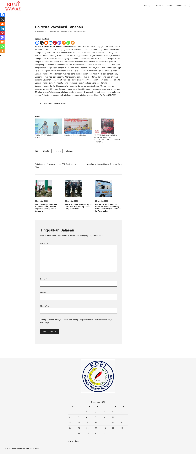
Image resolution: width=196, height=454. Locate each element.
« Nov (70, 441)
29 (87, 433)
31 (104, 433)
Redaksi (159, 5)
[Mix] (64, 43)
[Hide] (1, 55)
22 (87, 428)
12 (121, 417)
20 (70, 428)
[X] (42, 43)
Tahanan (57, 151)
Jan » (77, 441)
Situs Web (44, 306)
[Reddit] (46, 43)
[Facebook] (37, 43)
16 (96, 423)
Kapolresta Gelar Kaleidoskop (75, 135)
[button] (131, 26)
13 (70, 423)
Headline (64, 31)
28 (79, 433)
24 (104, 428)
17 (104, 423)
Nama (43, 279)
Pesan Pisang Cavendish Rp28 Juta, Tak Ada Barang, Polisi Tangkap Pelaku (78, 206)
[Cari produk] (190, 5)
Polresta (45, 151)
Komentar (45, 243)
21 (79, 428)
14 (79, 423)
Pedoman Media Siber (176, 5)
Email (43, 292)
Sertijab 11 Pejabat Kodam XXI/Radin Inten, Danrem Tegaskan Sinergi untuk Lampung (46, 207)
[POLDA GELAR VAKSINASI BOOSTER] (48, 126)
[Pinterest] (55, 43)
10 (104, 417)
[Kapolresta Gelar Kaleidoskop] (78, 126)
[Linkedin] (51, 43)
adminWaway (55, 31)
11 (113, 417)
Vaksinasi (69, 151)
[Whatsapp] (68, 43)
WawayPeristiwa (80, 31)
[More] (73, 43)
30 (96, 433)
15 (87, 423)
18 (113, 423)
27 (70, 433)
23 (96, 428)
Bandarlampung (93, 46)
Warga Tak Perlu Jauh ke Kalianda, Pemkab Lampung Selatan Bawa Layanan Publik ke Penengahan (107, 207)
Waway (147, 5)
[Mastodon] (59, 43)
